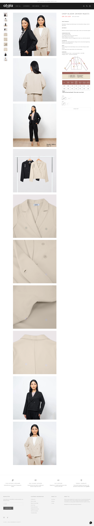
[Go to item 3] (6, 24)
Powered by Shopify (16, 522)
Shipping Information (35, 509)
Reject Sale (45, 6)
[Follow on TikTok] (7, 517)
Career (52, 503)
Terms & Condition (34, 510)
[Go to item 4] (6, 29)
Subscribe (8, 508)
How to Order (33, 501)
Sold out (76, 108)
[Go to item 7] (6, 44)
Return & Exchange (34, 503)
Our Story (53, 499)
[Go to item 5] (6, 34)
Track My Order (34, 512)
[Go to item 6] (6, 39)
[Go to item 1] (6, 15)
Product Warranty (34, 507)
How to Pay (33, 505)
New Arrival (35, 6)
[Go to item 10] (6, 59)
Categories (26, 6)
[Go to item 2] (6, 20)
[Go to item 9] (6, 54)
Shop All (18, 6)
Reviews (53, 501)
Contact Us (33, 499)
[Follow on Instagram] (4, 517)
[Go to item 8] (6, 49)
